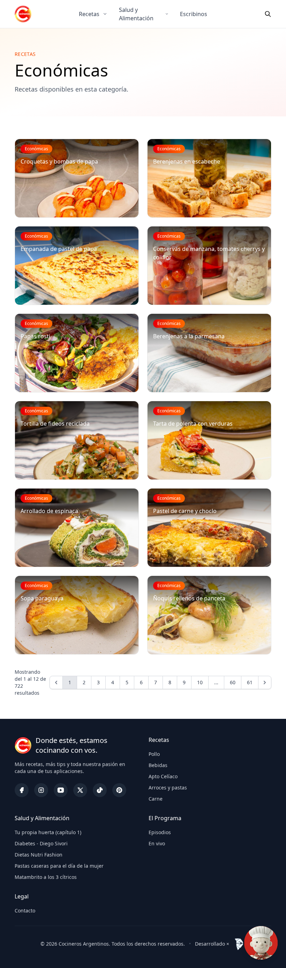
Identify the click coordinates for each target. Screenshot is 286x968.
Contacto (25, 910)
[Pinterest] (119, 790)
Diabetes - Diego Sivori (41, 843)
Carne (156, 798)
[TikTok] (100, 790)
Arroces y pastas (168, 787)
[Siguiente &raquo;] (264, 682)
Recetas (89, 14)
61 (250, 682)
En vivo (157, 843)
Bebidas (158, 765)
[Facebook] (22, 790)
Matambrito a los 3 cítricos (46, 877)
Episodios (160, 832)
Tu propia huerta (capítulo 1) (48, 832)
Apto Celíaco (163, 776)
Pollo (154, 754)
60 (232, 682)
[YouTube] (61, 790)
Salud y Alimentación (136, 14)
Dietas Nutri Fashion (38, 854)
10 (200, 682)
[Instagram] (41, 790)
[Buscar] (267, 13)
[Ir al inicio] (23, 14)
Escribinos (193, 14)
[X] (80, 790)
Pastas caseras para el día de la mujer (59, 865)
